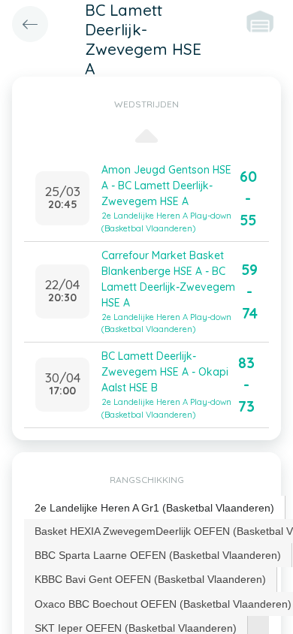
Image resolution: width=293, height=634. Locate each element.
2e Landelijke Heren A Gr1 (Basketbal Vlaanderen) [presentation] (154, 508)
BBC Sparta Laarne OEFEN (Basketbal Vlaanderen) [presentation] (158, 555)
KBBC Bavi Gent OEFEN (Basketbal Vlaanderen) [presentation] (150, 579)
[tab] (154, 508)
